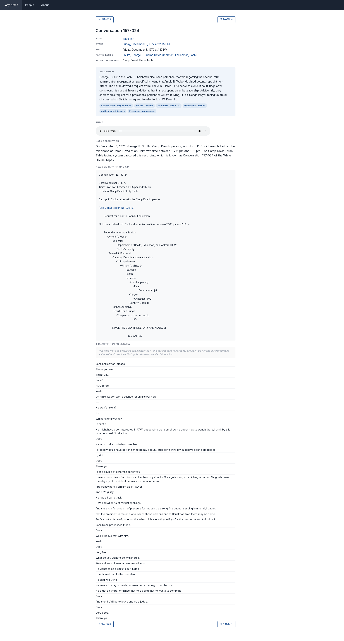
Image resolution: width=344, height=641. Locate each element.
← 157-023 (104, 19)
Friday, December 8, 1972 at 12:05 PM (146, 44)
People (29, 5)
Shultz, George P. (133, 55)
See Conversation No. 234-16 (117, 207)
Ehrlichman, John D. (187, 55)
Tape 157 (128, 38)
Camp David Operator (159, 55)
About (45, 5)
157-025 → (226, 19)
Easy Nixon (11, 5)
